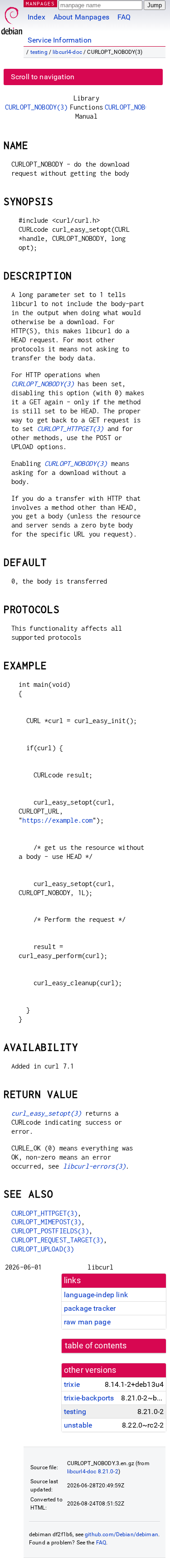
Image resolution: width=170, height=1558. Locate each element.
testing (39, 52)
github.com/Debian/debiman (121, 1534)
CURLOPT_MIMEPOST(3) (46, 1222)
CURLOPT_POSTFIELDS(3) (50, 1231)
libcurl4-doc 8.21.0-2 (92, 1471)
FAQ (124, 17)
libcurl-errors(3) (94, 1166)
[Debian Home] (11, 18)
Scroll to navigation (42, 76)
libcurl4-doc (67, 52)
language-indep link (96, 1294)
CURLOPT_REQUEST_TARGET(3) (57, 1240)
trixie (72, 1384)
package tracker (90, 1308)
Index (36, 17)
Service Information (60, 40)
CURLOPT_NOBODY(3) (36, 107)
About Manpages (81, 17)
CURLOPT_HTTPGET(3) (70, 428)
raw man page (87, 1322)
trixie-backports (89, 1398)
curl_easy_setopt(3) (46, 1113)
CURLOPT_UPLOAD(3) (42, 1249)
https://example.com (57, 820)
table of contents (96, 1345)
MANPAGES (40, 3)
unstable (78, 1425)
